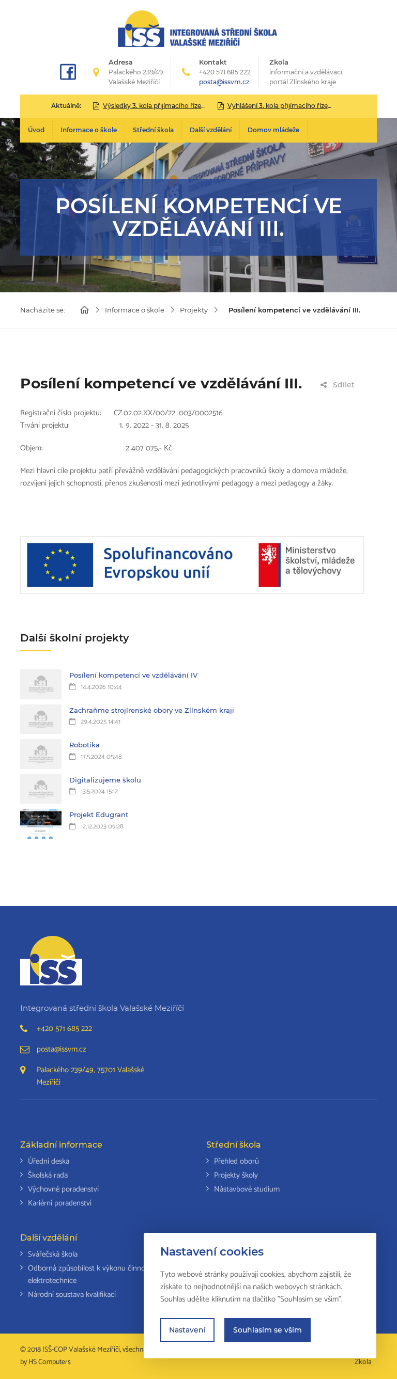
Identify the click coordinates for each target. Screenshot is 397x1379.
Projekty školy (236, 1175)
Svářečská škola (53, 1254)
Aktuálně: (66, 105)
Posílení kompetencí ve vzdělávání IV (133, 675)
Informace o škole (88, 130)
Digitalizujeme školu (105, 780)
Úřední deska (48, 1161)
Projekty (194, 310)
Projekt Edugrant (98, 814)
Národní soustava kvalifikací (72, 1294)
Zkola (305, 72)
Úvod (36, 130)
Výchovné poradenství (63, 1189)
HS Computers (49, 1362)
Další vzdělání (211, 130)
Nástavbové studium (247, 1189)
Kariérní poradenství (59, 1203)
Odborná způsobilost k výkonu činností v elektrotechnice (93, 1274)
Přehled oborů (236, 1161)
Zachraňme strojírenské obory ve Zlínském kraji (151, 710)
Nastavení (187, 1330)
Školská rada (48, 1175)
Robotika (84, 745)
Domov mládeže (273, 130)
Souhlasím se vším (267, 1330)
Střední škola (153, 130)
